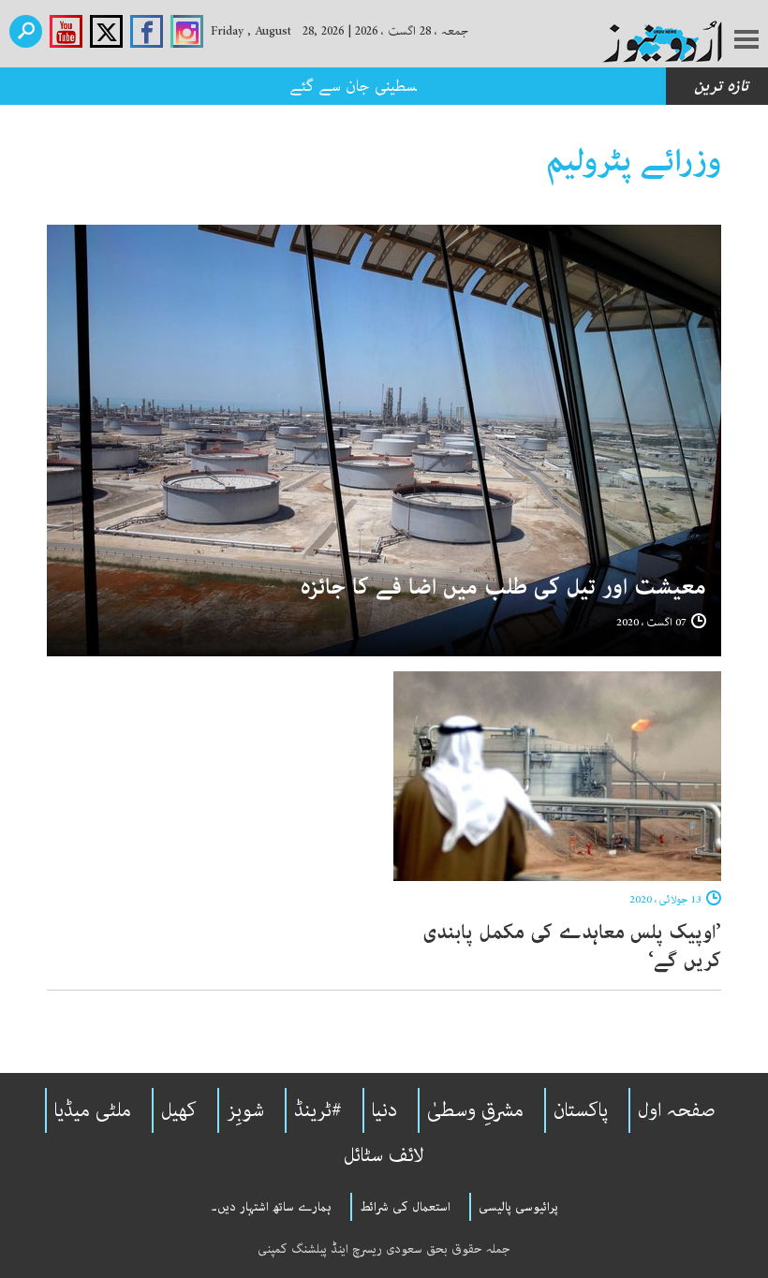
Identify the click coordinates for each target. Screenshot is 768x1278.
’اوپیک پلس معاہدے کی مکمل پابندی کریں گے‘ (571, 947)
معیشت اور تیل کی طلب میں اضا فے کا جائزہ (503, 587)
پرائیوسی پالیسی (518, 1206)
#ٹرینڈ (318, 1110)
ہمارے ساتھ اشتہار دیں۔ (271, 1206)
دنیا (384, 1110)
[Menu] (746, 41)
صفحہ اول (677, 1110)
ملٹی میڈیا (92, 1110)
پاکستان (581, 1110)
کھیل (179, 1110)
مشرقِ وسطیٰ (475, 1110)
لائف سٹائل (384, 1155)
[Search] (25, 31)
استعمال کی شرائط (405, 1206)
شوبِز (245, 1110)
